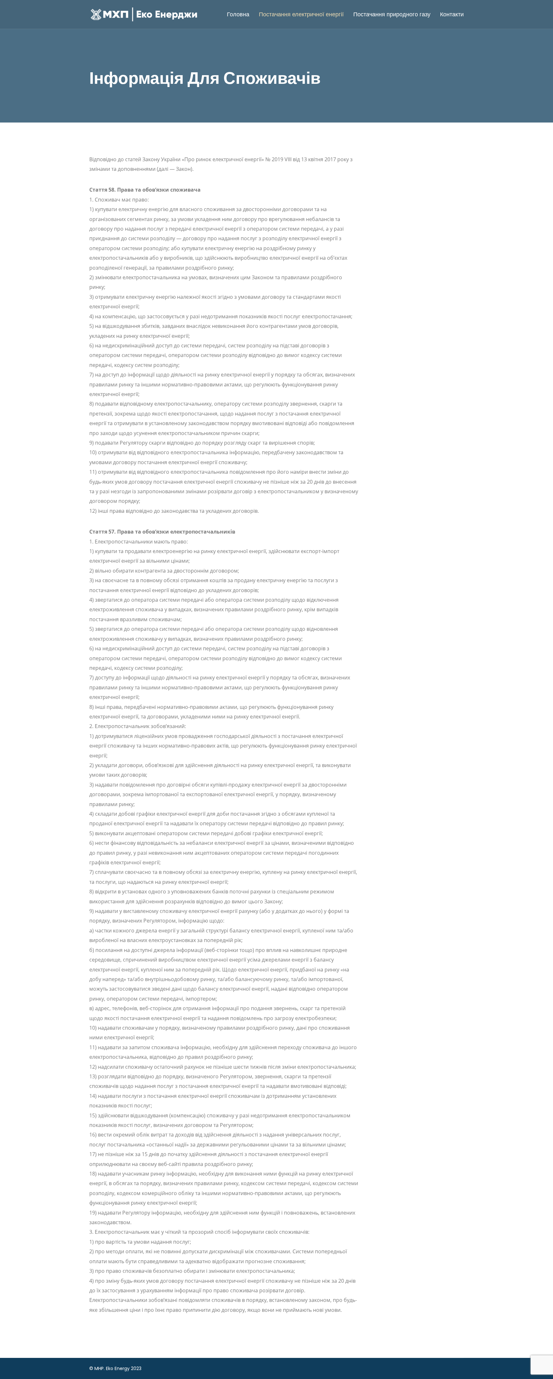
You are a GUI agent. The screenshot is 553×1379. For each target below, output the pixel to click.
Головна (238, 14)
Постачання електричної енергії (301, 14)
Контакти (452, 14)
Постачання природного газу (391, 14)
